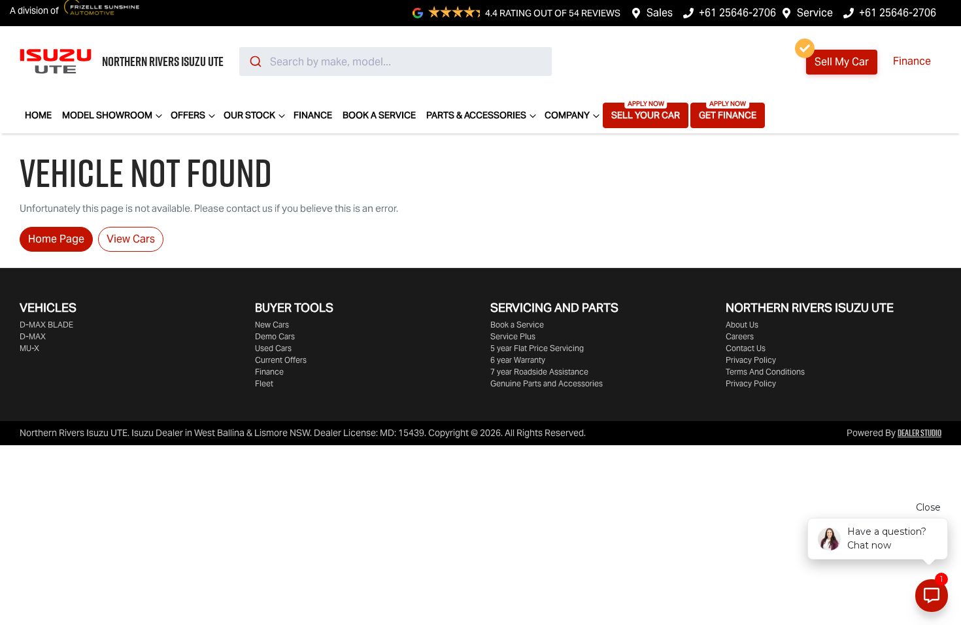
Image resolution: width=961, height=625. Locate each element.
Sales (660, 13)
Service (815, 13)
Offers (188, 115)
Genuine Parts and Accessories (546, 383)
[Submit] (254, 61)
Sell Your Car (645, 115)
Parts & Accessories (476, 115)
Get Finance (727, 115)
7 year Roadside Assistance (539, 372)
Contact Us (746, 348)
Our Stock (249, 115)
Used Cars (273, 348)
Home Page (56, 239)
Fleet (264, 383)
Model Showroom (107, 115)
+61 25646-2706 (737, 13)
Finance (912, 61)
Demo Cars (275, 336)
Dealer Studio (919, 432)
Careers (740, 336)
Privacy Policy (751, 360)
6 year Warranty (517, 360)
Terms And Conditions (765, 372)
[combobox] (395, 61)
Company (567, 115)
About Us (742, 324)
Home (38, 115)
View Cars (131, 239)
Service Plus (512, 336)
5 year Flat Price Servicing (537, 348)
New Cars (272, 324)
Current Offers (281, 360)
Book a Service (379, 115)
